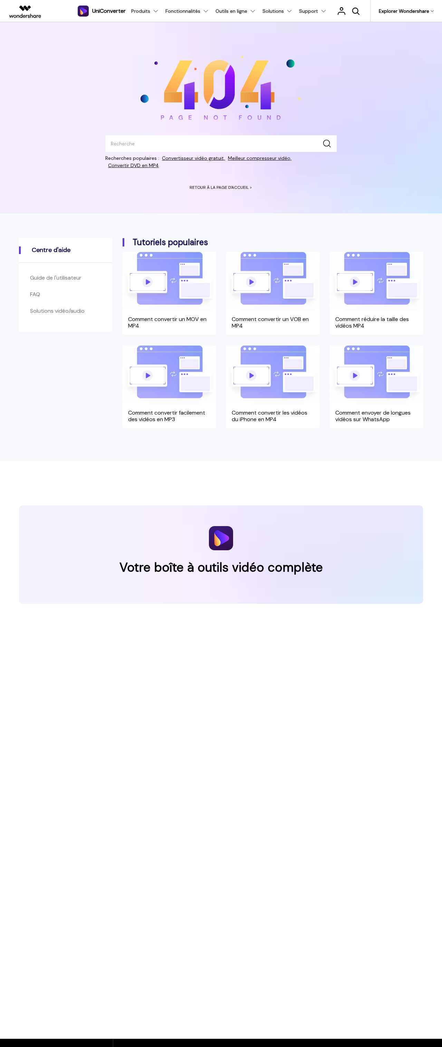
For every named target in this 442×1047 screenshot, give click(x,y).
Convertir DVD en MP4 (133, 165)
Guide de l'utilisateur (55, 277)
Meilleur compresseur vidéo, (259, 158)
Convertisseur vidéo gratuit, (193, 158)
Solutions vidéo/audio (57, 310)
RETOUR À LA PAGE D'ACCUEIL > (221, 187)
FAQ (35, 294)
